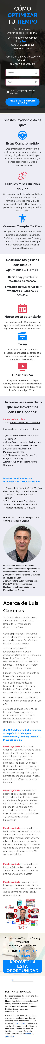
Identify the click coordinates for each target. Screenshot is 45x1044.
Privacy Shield (19, 1023)
